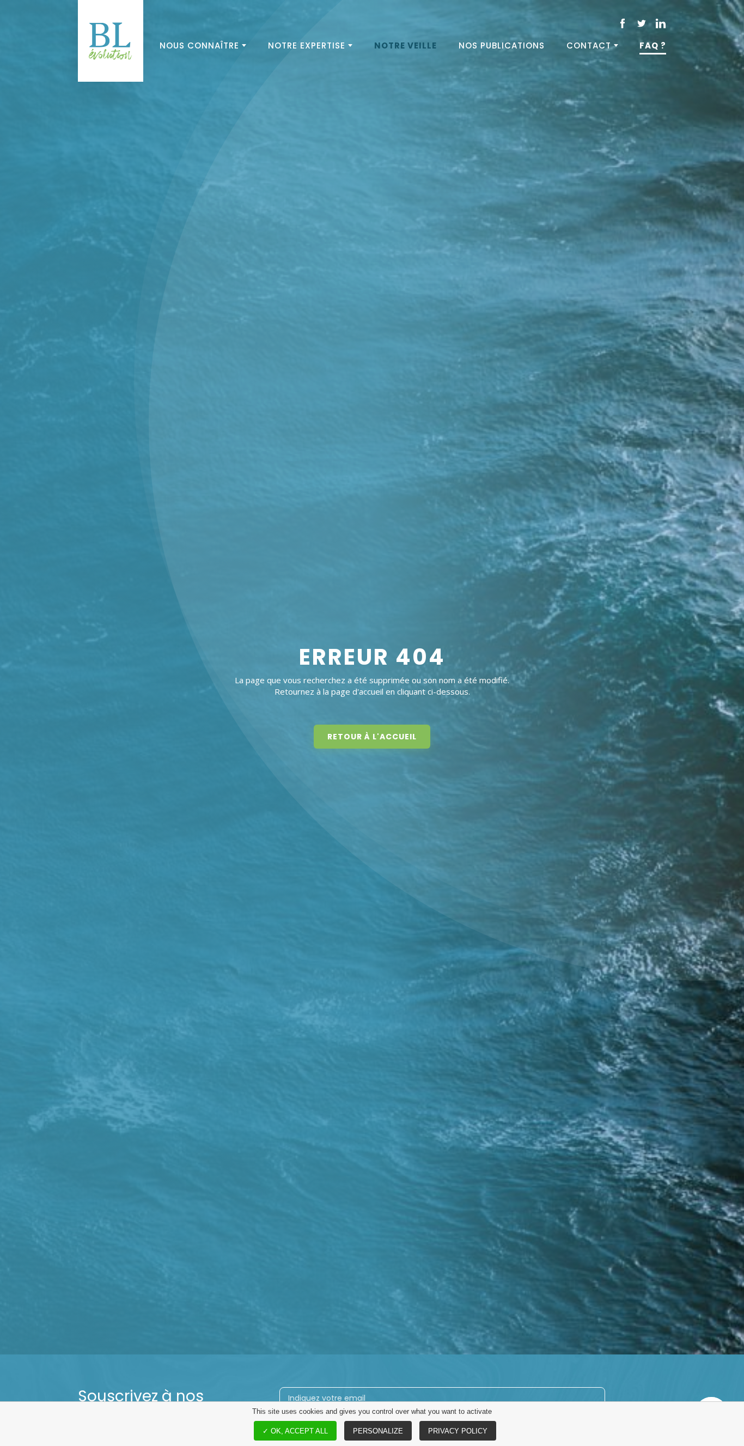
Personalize (378, 1431)
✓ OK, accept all (295, 1431)
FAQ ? (652, 45)
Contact (588, 45)
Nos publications (502, 45)
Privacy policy (457, 1431)
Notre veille (405, 45)
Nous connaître (199, 45)
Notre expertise (306, 45)
